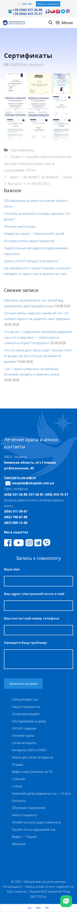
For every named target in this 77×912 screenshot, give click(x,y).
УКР (30, 4)
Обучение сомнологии (28, 808)
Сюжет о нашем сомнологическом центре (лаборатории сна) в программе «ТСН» (37, 163)
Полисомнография (25, 714)
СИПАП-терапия (24, 728)
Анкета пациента (24, 815)
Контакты (19, 801)
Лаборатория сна (25, 699)
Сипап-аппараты (24, 743)
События (18, 779)
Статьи (17, 786)
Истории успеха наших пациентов (29, 241)
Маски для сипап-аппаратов (32, 757)
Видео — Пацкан (24, 836)
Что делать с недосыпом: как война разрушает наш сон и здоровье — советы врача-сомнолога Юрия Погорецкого (38, 337)
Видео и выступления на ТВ (32, 771)
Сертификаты (22, 150)
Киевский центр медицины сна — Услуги (41, 793)
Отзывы (17, 764)
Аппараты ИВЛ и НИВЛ (29, 750)
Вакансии (19, 844)
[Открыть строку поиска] (50, 22)
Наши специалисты (26, 707)
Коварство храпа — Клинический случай (34, 233)
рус (19, 4)
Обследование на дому (29, 721)
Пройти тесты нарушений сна (33, 829)
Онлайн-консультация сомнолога (36, 822)
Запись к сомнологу (48, 3)
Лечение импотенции (20, 226)
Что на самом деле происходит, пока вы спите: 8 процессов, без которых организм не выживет (38, 356)
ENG (24, 4)
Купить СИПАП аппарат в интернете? (31, 261)
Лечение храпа (23, 735)
